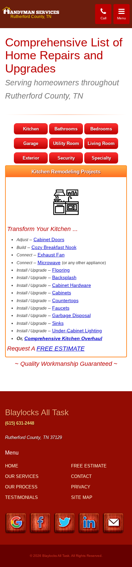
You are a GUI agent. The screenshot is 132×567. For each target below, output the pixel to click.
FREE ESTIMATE (61, 348)
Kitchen (31, 128)
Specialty (101, 158)
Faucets (60, 308)
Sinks (58, 323)
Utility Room (66, 143)
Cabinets (61, 292)
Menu (123, 13)
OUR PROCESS (21, 486)
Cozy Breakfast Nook (53, 247)
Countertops (65, 300)
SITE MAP (81, 497)
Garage (30, 143)
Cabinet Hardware (71, 285)
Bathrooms (66, 128)
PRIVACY (80, 486)
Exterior (31, 158)
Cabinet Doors (49, 239)
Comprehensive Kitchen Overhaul (63, 338)
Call (103, 18)
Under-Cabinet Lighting (77, 330)
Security (66, 158)
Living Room (101, 143)
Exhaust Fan (51, 254)
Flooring (61, 270)
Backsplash (64, 277)
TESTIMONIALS (21, 497)
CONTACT (81, 476)
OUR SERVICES (22, 476)
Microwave (49, 262)
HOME (11, 465)
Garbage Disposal (71, 315)
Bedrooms (101, 128)
